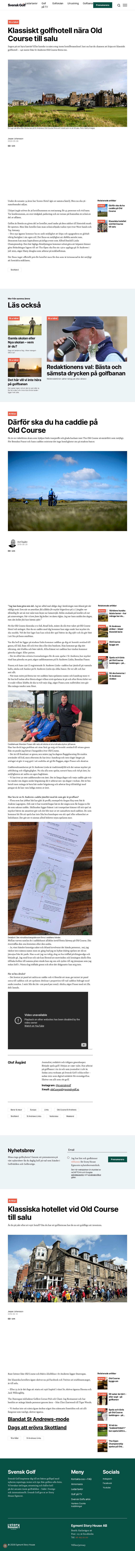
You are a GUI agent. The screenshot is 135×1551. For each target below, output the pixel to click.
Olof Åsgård (22, 542)
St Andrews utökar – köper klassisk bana (116, 629)
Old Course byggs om (114, 643)
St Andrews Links (34, 1116)
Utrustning (73, 3)
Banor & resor (16, 1110)
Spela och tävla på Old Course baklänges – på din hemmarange (117, 661)
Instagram (107, 1479)
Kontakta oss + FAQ (81, 1479)
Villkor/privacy (78, 1544)
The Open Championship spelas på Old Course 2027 (116, 1445)
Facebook (107, 1483)
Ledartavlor (31, 3)
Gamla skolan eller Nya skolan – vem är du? (21, 342)
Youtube (106, 1487)
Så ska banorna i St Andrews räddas (117, 676)
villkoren (75, 1161)
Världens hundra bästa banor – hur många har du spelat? (117, 614)
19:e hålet (13, 22)
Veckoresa (53, 1116)
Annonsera (77, 1484)
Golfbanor (88, 3)
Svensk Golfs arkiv (80, 1499)
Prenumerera (102, 5)
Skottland (15, 270)
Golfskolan (57, 3)
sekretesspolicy (77, 1175)
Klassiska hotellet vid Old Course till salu (117, 224)
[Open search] (117, 5)
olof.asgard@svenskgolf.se (64, 1089)
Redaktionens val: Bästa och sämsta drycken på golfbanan (86, 370)
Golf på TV (76, 1494)
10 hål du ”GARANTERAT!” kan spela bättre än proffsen (117, 1429)
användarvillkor (94, 1175)
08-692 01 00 (82, 1537)
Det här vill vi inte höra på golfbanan (24, 382)
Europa (33, 1110)
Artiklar (12, 413)
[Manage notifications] (5, 1546)
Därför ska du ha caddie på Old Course (117, 208)
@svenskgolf (63, 1085)
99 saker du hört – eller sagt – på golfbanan (117, 1397)
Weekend (70, 1116)
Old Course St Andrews (66, 1110)
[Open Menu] (125, 5)
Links (46, 1110)
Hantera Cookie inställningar (78, 1504)
